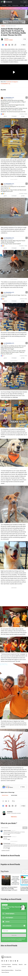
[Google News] (17, 960)
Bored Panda (6, 957)
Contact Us (4, 966)
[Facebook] (2, 960)
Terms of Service (5, 972)
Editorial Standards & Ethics (7, 970)
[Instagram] (4, 960)
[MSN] (15, 960)
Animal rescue (5, 795)
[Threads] (13, 960)
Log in (25, 1)
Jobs (25, 964)
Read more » (14, 816)
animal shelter (14, 795)
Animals (3, 25)
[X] (8, 960)
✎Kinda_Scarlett (7, 830)
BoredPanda (7, 2)
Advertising (14, 964)
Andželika (6, 38)
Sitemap (9, 966)
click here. (15, 397)
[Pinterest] (6, 960)
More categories (7, 925)
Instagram (14, 81)
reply (9, 834)
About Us (21, 964)
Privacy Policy (18, 970)
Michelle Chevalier (7, 836)
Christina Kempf (6, 843)
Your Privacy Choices (6, 964)
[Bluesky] (10, 960)
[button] (23, 871)
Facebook (8, 81)
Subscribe (14, 935)
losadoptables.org (5, 83)
